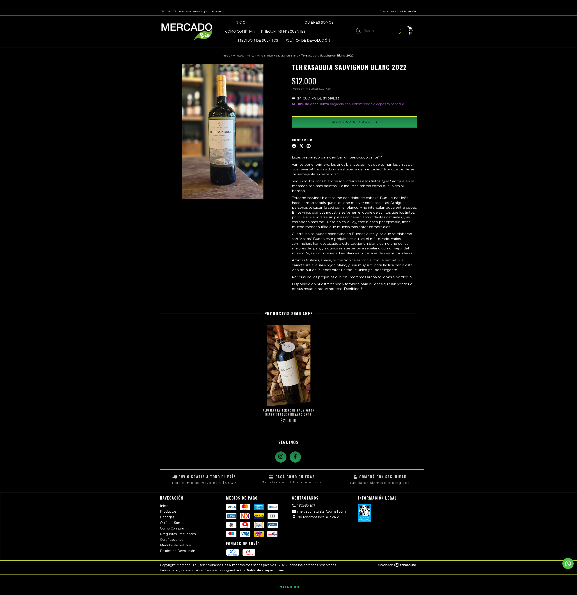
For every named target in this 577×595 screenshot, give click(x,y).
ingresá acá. (233, 570)
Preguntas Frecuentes (283, 31)
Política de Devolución (307, 40)
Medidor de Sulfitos (258, 40)
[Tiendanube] (397, 566)
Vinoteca (238, 55)
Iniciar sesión (408, 11)
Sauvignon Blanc (287, 55)
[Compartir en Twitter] (301, 146)
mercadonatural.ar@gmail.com (200, 11)
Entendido (288, 587)
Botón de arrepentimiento (267, 570)
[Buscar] (358, 30)
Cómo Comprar (240, 31)
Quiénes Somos (319, 22)
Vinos (250, 55)
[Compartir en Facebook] (294, 146)
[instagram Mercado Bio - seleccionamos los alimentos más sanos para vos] (280, 457)
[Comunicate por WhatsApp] (568, 563)
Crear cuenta (388, 11)
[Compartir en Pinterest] (309, 146)
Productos (263, 22)
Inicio (239, 22)
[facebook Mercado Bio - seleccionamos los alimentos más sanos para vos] (295, 457)
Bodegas (289, 22)
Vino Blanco (265, 55)
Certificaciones (327, 31)
